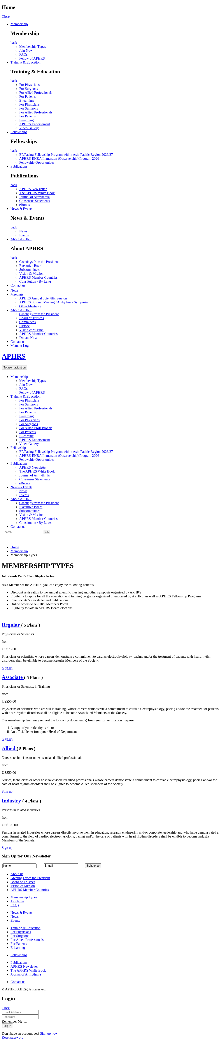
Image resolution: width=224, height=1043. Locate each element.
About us (16, 874)
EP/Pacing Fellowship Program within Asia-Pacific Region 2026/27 (66, 154)
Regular (11, 625)
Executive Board (30, 265)
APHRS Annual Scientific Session (43, 298)
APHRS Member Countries (38, 277)
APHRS (14, 356)
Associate (13, 677)
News (23, 231)
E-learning (26, 100)
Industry (12, 801)
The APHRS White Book (37, 193)
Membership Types (32, 46)
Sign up (7, 668)
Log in (7, 1025)
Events (24, 235)
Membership (19, 24)
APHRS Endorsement (34, 124)
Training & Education (25, 62)
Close (6, 16)
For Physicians (29, 85)
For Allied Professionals (35, 92)
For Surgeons (28, 88)
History (24, 326)
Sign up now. (49, 1033)
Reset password (12, 1037)
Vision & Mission (31, 273)
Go (47, 532)
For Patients (27, 96)
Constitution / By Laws (35, 281)
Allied (9, 748)
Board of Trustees (31, 318)
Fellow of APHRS (32, 58)
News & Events (21, 209)
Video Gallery (29, 128)
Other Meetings (30, 306)
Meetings (16, 294)
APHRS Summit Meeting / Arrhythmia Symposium (54, 302)
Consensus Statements (34, 201)
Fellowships (18, 132)
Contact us (17, 285)
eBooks (24, 205)
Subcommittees (29, 269)
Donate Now (28, 338)
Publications (18, 166)
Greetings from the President (39, 262)
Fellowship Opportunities (36, 162)
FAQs (23, 54)
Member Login (20, 345)
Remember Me (12, 1021)
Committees (27, 322)
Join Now (26, 50)
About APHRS (21, 239)
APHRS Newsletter (33, 189)
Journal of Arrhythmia (34, 197)
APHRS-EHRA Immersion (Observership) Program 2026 (59, 158)
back (13, 42)
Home (14, 547)
